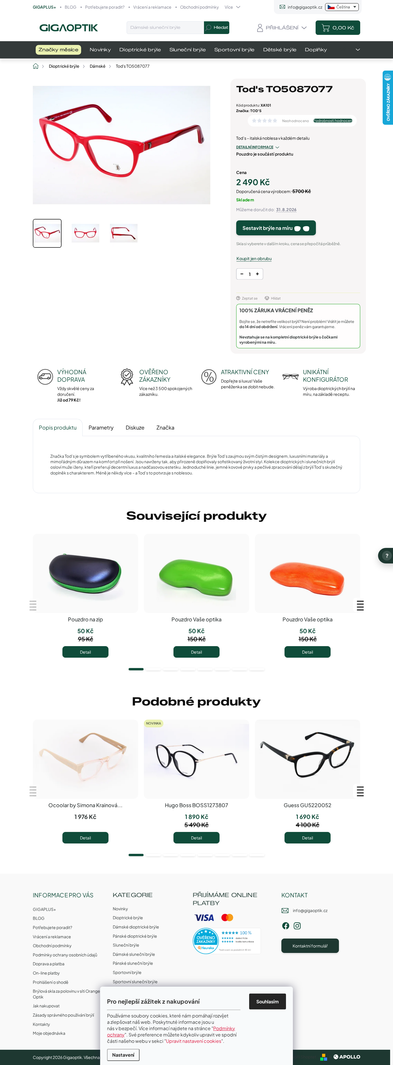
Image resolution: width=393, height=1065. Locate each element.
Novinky (120, 908)
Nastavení (123, 1055)
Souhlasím (267, 1001)
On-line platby (46, 972)
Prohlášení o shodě (50, 982)
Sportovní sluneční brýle (135, 981)
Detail (85, 651)
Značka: (249, 111)
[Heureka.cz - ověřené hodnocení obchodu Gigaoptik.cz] (227, 941)
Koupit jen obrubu (254, 258)
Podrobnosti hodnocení (332, 121)
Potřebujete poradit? (105, 7)
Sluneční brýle (126, 944)
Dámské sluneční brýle (134, 954)
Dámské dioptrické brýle (136, 926)
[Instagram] (297, 924)
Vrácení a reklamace (152, 7)
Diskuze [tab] (135, 427)
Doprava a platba (48, 963)
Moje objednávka (49, 1033)
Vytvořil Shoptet (301, 1056)
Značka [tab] (165, 427)
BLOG (71, 7)
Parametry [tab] (101, 427)
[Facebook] (285, 924)
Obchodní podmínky (199, 7)
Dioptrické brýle (128, 917)
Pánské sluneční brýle (133, 963)
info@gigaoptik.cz (310, 910)
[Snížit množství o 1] (241, 274)
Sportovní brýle (127, 972)
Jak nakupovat (46, 1005)
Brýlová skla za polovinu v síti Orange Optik (66, 993)
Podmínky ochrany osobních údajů (65, 954)
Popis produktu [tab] (58, 427)
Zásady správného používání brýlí (63, 1014)
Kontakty (41, 1024)
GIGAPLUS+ (44, 7)
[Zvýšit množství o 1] (257, 274)
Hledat (221, 27)
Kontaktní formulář (310, 945)
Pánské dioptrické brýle (135, 936)
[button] (136, 669)
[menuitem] (58, 50)
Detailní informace (254, 147)
